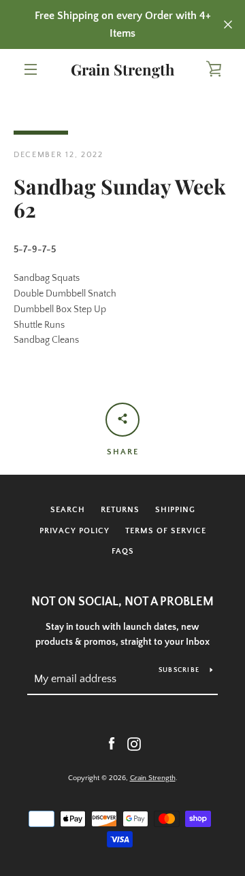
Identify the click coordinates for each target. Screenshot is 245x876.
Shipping (175, 509)
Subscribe (179, 670)
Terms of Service (165, 530)
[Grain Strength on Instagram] (134, 743)
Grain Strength (122, 69)
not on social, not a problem (122, 602)
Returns (120, 509)
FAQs (123, 551)
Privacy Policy (74, 530)
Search (67, 509)
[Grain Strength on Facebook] (111, 743)
